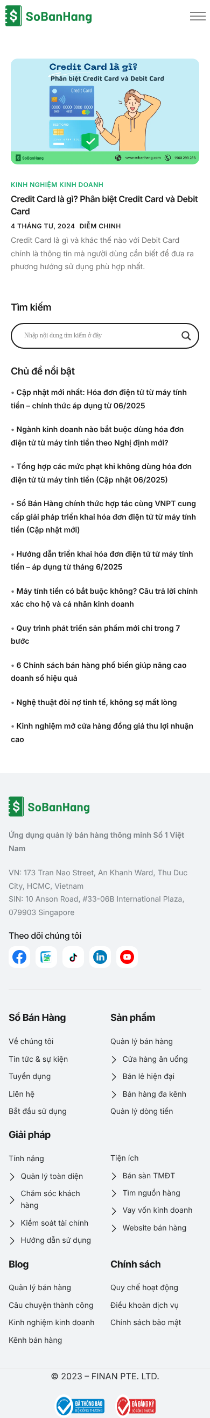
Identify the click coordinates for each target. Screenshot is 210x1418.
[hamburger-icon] (198, 16)
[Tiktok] (73, 957)
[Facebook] (19, 957)
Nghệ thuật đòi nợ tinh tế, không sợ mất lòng (97, 702)
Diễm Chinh (100, 226)
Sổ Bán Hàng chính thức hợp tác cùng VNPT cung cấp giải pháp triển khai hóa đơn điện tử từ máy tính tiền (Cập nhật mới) (103, 517)
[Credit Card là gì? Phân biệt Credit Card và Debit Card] (105, 111)
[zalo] (46, 957)
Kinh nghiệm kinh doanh (57, 185)
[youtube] (127, 957)
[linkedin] (100, 957)
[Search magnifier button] (186, 335)
